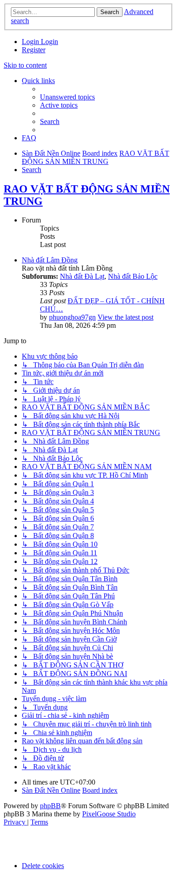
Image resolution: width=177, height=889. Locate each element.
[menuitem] (31, 41)
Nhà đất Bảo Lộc (132, 276)
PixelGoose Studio (109, 814)
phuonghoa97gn (72, 317)
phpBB (50, 806)
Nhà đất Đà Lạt (82, 276)
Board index (100, 790)
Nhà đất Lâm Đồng (50, 260)
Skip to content (25, 65)
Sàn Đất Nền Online (51, 790)
